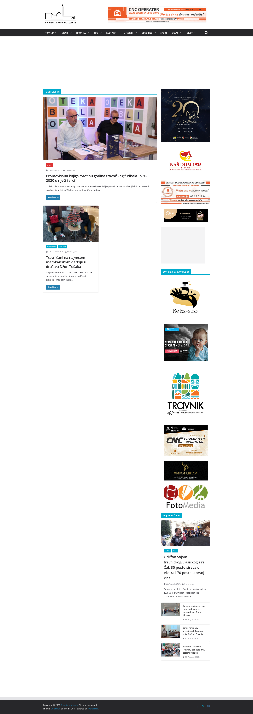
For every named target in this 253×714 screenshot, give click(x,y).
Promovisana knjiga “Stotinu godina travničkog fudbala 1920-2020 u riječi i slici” (96, 178)
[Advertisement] (126, 67)
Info (96, 32)
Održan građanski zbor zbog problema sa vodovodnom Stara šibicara (194, 611)
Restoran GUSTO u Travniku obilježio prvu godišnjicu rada (194, 649)
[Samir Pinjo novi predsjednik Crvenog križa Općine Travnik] (170, 633)
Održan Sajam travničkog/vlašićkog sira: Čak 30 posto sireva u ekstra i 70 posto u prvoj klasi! (185, 567)
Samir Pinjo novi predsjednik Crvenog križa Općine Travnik (193, 631)
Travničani (51, 247)
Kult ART (111, 32)
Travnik (49, 32)
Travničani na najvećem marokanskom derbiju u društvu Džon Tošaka (66, 262)
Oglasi (175, 32)
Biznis (65, 32)
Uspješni (62, 247)
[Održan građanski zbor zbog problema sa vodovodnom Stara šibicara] (170, 613)
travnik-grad (70, 170)
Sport (163, 32)
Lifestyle (129, 32)
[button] (55, 33)
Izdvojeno (147, 32)
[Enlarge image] (206, 92)
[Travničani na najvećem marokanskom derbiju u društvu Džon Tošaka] (71, 224)
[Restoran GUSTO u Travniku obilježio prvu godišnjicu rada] (170, 651)
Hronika (81, 32)
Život (190, 32)
